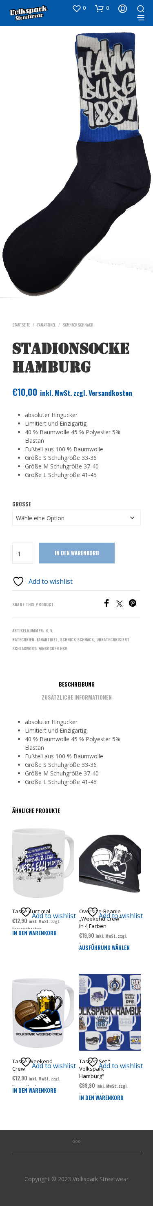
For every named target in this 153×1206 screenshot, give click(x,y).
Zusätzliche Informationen (77, 697)
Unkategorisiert (112, 639)
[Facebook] (109, 604)
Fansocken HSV (52, 648)
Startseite (21, 325)
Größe (21, 504)
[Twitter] (122, 604)
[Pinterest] (135, 604)
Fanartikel (46, 325)
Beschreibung (77, 684)
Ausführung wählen (104, 947)
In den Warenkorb (77, 553)
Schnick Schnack (78, 325)
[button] (79, 8)
